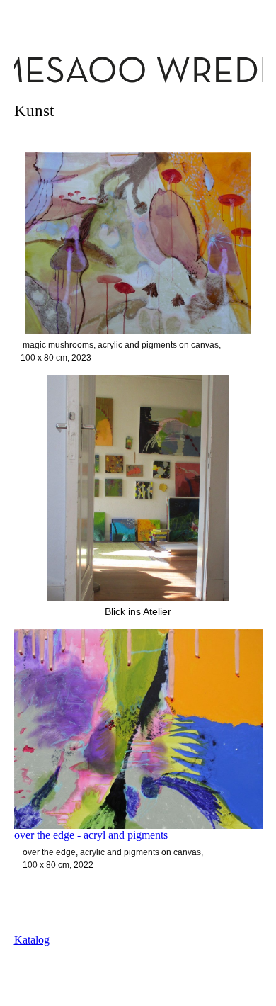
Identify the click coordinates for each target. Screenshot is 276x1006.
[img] (138, 69)
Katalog (32, 940)
